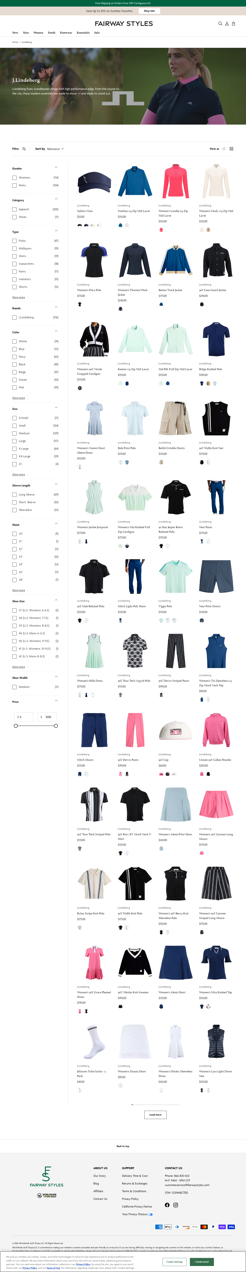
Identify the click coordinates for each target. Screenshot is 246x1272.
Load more (155, 1114)
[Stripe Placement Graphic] (79, 848)
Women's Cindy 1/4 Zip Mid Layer (216, 212)
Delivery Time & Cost (135, 1176)
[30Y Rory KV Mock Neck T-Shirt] (135, 804)
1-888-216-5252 (130, 1251)
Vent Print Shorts (209, 606)
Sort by (40, 148)
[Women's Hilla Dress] (94, 651)
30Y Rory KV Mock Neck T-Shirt (134, 836)
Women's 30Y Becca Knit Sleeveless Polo (174, 915)
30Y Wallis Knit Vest (211, 447)
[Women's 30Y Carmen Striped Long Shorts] (216, 883)
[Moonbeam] (93, 225)
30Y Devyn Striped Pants (174, 680)
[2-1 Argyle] (120, 695)
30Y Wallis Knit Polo (130, 913)
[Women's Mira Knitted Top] (216, 962)
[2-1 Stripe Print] (161, 695)
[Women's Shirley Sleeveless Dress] (176, 1041)
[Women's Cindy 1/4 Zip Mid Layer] (216, 181)
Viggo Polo (165, 606)
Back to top (123, 1146)
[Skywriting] (215, 383)
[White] (99, 225)
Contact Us (100, 1199)
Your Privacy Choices (134, 1214)
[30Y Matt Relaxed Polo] (94, 576)
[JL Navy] (86, 225)
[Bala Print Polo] (135, 418)
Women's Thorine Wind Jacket (132, 291)
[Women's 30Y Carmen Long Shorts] (216, 804)
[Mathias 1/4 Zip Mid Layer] (135, 181)
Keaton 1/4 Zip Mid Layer (133, 368)
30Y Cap (164, 759)
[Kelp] (208, 383)
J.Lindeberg (27, 42)
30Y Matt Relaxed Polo (90, 606)
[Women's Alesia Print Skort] (176, 804)
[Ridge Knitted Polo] (216, 339)
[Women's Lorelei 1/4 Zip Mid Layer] (176, 181)
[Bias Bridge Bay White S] (120, 462)
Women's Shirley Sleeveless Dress (175, 1073)
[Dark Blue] (120, 225)
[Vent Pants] (216, 497)
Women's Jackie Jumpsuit (92, 526)
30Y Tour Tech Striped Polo (94, 834)
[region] (123, 1261)
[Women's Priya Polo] (94, 260)
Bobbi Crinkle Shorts (172, 447)
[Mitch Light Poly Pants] (135, 576)
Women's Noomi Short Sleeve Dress (91, 449)
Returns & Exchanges (134, 1183)
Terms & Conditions (134, 1191)
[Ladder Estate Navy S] (201, 620)
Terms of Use (53, 1268)
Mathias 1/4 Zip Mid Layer (134, 210)
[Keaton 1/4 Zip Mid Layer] (135, 339)
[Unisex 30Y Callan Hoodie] (216, 730)
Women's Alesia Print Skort (175, 834)
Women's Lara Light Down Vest (215, 1073)
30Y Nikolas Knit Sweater (133, 992)
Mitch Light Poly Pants (132, 606)
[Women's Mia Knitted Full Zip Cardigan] (135, 497)
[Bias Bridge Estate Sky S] (127, 462)
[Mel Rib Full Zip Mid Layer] (176, 339)
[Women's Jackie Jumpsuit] (94, 497)
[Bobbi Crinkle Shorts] (176, 418)
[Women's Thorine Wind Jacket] (135, 260)
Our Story (99, 1176)
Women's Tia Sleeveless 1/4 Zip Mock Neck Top (215, 682)
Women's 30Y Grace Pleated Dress (94, 994)
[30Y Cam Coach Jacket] (216, 260)
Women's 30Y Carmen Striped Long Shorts (212, 915)
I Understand (202, 1261)
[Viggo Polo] (176, 576)
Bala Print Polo (127, 447)
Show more (18, 297)
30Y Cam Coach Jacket (212, 289)
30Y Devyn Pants (128, 759)
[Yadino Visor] (94, 181)
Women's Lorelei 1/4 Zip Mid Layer (173, 212)
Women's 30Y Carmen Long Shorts (216, 836)
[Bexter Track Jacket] (176, 260)
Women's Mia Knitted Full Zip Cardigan (134, 528)
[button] (233, 24)
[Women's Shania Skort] (135, 1041)
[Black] (79, 225)
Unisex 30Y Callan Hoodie (215, 759)
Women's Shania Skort (132, 1071)
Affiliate (98, 1191)
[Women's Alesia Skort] (176, 962)
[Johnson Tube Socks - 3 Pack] (94, 1041)
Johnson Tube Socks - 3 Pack (91, 1073)
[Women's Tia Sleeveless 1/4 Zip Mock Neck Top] (216, 651)
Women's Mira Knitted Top (215, 992)
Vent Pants (205, 526)
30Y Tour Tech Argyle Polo (134, 680)
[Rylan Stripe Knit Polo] (94, 883)
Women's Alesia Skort (172, 992)
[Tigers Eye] (208, 229)
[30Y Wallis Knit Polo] (135, 883)
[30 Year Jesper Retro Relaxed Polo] (176, 497)
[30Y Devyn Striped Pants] (176, 651)
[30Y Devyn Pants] (135, 730)
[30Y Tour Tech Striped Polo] (94, 804)
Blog (96, 1183)
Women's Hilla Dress (90, 680)
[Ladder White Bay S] (161, 848)
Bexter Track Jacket (170, 289)
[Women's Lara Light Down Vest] (216, 1041)
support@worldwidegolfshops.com (174, 1251)
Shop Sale (149, 10)
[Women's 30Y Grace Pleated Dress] (94, 962)
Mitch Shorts (85, 759)
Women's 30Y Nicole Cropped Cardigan (89, 370)
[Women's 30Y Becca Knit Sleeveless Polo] (176, 883)
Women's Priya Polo (89, 289)
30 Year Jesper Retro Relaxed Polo (171, 528)
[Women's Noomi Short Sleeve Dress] (94, 418)
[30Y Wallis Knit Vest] (216, 418)
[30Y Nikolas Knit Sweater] (135, 962)
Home (15, 42)
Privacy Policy (130, 1199)
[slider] (16, 726)
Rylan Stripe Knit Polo (90, 913)
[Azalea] (161, 229)
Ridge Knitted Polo (210, 368)
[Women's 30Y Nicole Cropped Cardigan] (94, 339)
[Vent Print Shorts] (216, 576)
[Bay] (120, 383)
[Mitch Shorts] (94, 730)
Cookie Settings (174, 1261)
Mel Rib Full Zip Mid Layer (175, 368)
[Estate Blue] (161, 304)
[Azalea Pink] (120, 774)
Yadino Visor (85, 210)
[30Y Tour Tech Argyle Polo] (135, 651)
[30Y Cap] (176, 730)
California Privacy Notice (137, 1206)
